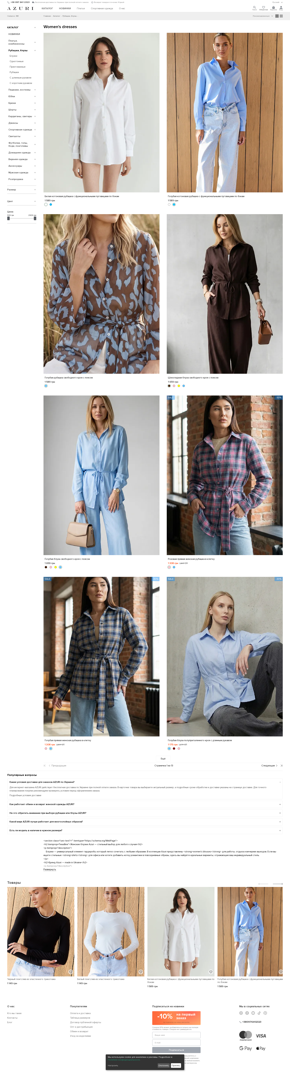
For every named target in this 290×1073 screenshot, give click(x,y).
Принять (176, 1065)
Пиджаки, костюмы (19, 89)
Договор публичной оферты (85, 1022)
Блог (9, 1022)
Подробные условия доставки (25, 795)
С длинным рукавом (20, 77)
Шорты (12, 109)
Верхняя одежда (17, 159)
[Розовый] (174, 386)
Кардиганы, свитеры (20, 116)
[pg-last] (281, 765)
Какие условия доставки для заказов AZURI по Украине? (42, 782)
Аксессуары (15, 165)
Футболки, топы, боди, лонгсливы (18, 144)
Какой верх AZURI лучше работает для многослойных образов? (46, 821)
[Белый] (46, 204)
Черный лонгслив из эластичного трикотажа (31, 979)
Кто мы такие (14, 1013)
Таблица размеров (80, 1017)
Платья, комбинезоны (16, 42)
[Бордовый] (174, 748)
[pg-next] (269, 765)
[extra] (281, 16)
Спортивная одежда (20, 129)
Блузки (13, 55)
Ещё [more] (163, 758)
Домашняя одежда (19, 152)
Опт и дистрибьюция (81, 1026)
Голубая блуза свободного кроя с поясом (67, 559)
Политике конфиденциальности (124, 1059)
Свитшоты (14, 136)
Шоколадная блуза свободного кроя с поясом (193, 377)
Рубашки (14, 72)
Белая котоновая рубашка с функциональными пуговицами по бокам (82, 196)
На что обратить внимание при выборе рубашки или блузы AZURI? (48, 813)
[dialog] (145, 1062)
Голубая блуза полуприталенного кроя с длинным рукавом (200, 740)
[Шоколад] (169, 386)
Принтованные (18, 66)
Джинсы (13, 123)
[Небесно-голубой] (51, 204)
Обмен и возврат (79, 1031)
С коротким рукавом (21, 83)
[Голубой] (46, 386)
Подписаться (176, 1050)
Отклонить (163, 1065)
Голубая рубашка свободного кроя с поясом (69, 377)
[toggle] (277, 2)
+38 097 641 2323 (20, 2)
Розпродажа (15, 179)
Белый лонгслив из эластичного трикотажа (100, 979)
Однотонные (17, 61)
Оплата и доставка (80, 1013)
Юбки (11, 96)
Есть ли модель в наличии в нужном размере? (36, 830)
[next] (278, 884)
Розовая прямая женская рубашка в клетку (191, 559)
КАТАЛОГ (13, 27)
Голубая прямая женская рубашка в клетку (68, 740)
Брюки (12, 103)
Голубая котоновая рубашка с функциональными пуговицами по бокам (206, 196)
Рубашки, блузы (17, 50)
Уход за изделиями (80, 1035)
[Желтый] (179, 386)
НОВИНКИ (14, 34)
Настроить (113, 1065)
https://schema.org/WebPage (100, 840)
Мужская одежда (18, 172)
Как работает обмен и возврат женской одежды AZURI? (42, 804)
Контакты (12, 1017)
